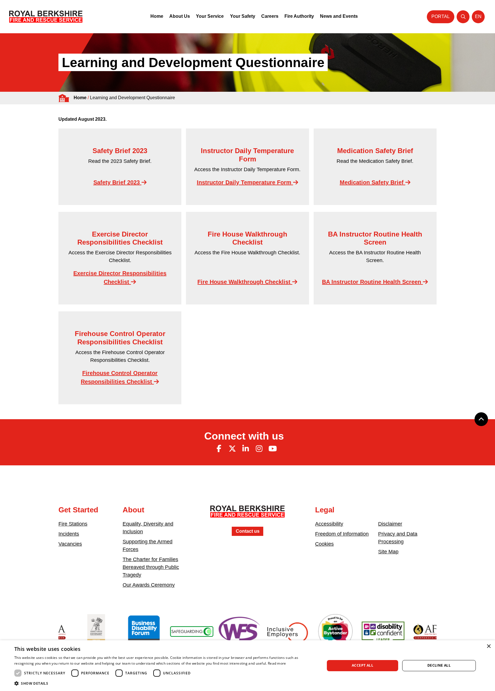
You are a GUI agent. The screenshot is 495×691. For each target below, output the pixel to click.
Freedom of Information (342, 534)
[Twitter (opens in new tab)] (232, 449)
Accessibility (329, 524)
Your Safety (242, 16)
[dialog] (247, 665)
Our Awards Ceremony (149, 585)
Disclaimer (390, 524)
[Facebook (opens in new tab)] (219, 449)
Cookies (324, 544)
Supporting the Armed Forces (147, 545)
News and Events (339, 16)
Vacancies (70, 544)
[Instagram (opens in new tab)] (259, 449)
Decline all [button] (439, 665)
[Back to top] (481, 419)
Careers (269, 16)
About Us (179, 16)
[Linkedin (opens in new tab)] (246, 449)
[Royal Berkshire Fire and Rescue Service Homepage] (45, 17)
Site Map (388, 552)
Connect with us (244, 436)
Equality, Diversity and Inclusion (148, 527)
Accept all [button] (362, 665)
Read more (277, 663)
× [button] (488, 646)
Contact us (248, 531)
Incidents (68, 534)
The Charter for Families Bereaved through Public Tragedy (151, 567)
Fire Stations (72, 524)
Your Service (210, 16)
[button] (165, 683)
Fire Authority (299, 16)
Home (156, 16)
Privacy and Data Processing (397, 537)
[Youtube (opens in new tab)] (272, 449)
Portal (440, 16)
